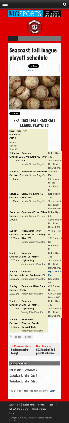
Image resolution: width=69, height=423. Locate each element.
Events (13, 413)
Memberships (39, 409)
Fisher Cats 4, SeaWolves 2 (23, 370)
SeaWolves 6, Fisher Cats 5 (23, 381)
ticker (28, 336)
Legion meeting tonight (20, 351)
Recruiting (28, 404)
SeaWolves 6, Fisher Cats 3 (23, 376)
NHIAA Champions (18, 409)
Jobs (52, 404)
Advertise (14, 404)
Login (52, 390)
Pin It (30, 70)
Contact (42, 404)
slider (18, 336)
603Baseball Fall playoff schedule (45, 351)
